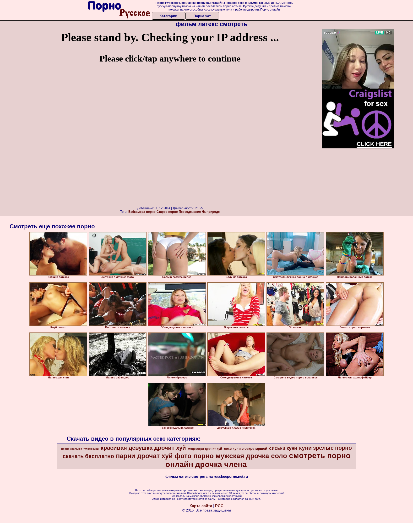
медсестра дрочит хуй (205, 448)
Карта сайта (201, 506)
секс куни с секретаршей (245, 448)
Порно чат (202, 16)
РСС (219, 506)
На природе (211, 212)
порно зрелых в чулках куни (80, 448)
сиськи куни (283, 448)
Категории (168, 16)
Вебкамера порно (142, 212)
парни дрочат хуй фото (153, 456)
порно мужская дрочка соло (240, 456)
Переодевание (190, 212)
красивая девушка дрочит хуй (143, 447)
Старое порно (167, 212)
